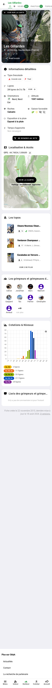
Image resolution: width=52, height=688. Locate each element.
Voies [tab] (22, 6)
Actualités (8, 661)
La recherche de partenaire (15, 674)
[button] (13, 58)
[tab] (10, 6)
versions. (45, 414)
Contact (7, 668)
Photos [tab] (36, 6)
